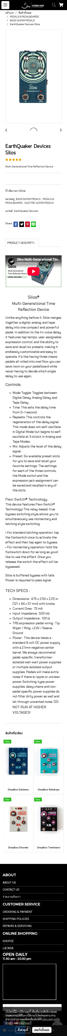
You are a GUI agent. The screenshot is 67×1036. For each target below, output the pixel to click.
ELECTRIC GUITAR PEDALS (39, 202)
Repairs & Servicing (17, 926)
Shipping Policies (16, 919)
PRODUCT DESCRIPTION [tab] (22, 243)
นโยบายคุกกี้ (25, 1023)
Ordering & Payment (17, 912)
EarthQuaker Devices (26, 211)
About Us (9, 882)
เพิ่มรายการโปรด (17, 191)
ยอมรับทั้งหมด (41, 1029)
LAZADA (8, 948)
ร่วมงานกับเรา (12, 896)
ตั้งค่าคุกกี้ (23, 1029)
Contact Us (11, 889)
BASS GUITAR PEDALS (28, 199)
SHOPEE (8, 941)
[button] (52, 5)
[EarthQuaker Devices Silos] (33, 77)
